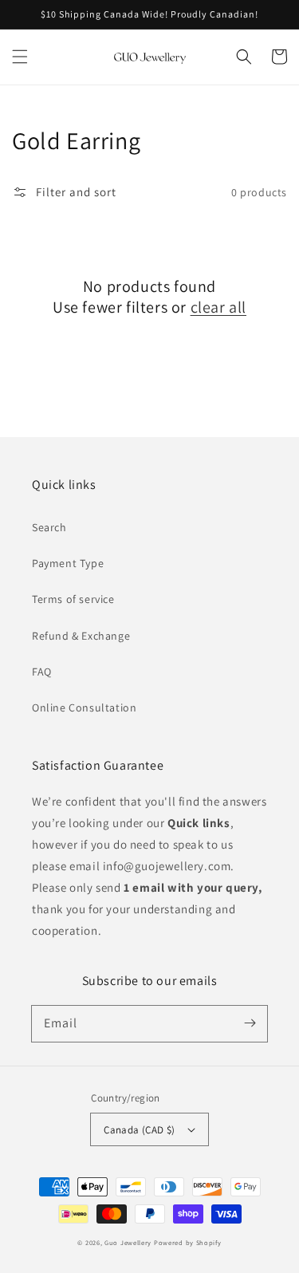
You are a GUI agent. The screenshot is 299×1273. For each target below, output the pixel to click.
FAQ (42, 671)
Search (49, 527)
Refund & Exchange (81, 636)
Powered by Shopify (188, 1242)
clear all (218, 307)
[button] (19, 56)
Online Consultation (84, 707)
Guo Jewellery (127, 1242)
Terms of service (73, 599)
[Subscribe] (249, 1023)
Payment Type (68, 563)
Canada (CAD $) (139, 1130)
